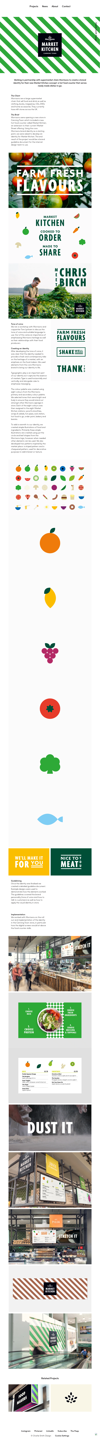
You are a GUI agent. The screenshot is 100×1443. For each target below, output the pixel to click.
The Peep (75, 1430)
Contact (66, 6)
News (45, 6)
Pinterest (38, 1430)
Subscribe (62, 1430)
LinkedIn (50, 1430)
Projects (34, 6)
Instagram (25, 1430)
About (55, 6)
